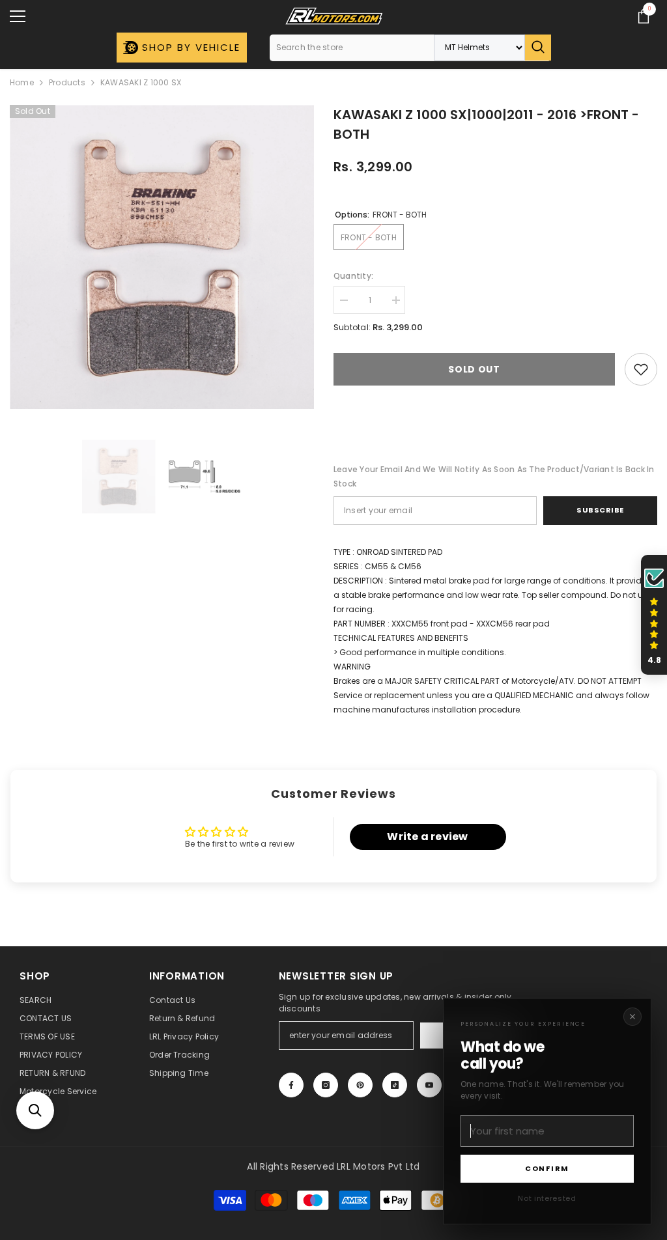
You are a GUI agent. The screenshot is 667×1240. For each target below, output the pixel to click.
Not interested (547, 1198)
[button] (35, 1110)
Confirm (547, 1168)
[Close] (632, 1017)
